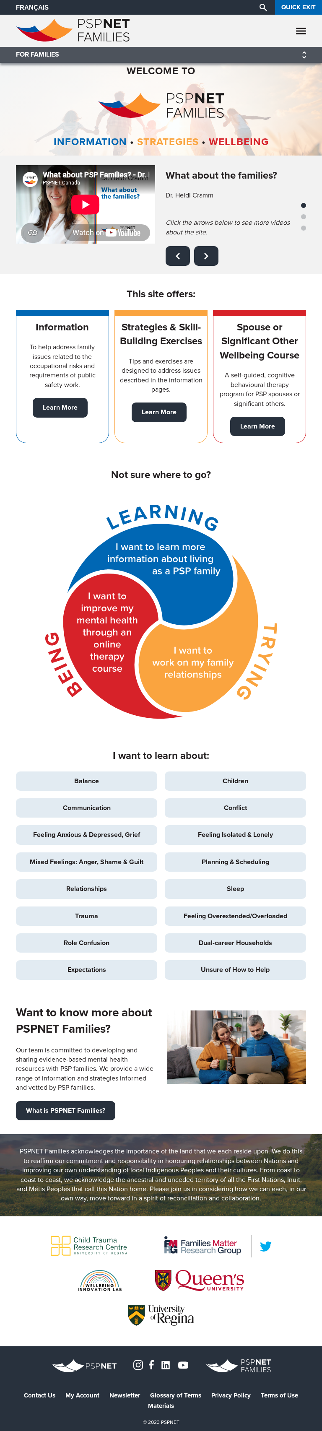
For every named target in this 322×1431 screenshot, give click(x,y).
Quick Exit (298, 7)
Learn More (60, 407)
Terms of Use (279, 1395)
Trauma (86, 916)
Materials (161, 1406)
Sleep (235, 888)
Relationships (86, 888)
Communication (87, 808)
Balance (86, 781)
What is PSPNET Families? (65, 1110)
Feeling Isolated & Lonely (235, 834)
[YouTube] (183, 1364)
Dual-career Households (235, 943)
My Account (82, 1395)
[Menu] (301, 30)
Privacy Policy (231, 1395)
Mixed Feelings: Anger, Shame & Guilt (86, 862)
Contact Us (39, 1395)
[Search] (263, 7)
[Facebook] (151, 1364)
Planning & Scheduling (235, 862)
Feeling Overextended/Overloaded (235, 916)
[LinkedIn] (266, 1246)
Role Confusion (86, 943)
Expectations (87, 969)
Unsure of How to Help (235, 969)
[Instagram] (138, 1364)
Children (235, 781)
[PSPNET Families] (73, 39)
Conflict (235, 808)
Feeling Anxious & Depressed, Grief (86, 834)
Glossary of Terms (175, 1395)
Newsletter (124, 1395)
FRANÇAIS (32, 7)
